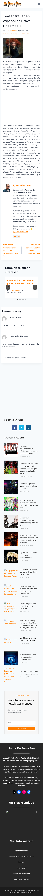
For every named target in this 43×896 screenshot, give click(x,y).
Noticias (6, 34)
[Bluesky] (28, 792)
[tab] (17, 299)
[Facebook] (19, 792)
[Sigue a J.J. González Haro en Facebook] (15, 236)
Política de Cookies (21, 879)
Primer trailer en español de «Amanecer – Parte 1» (10, 250)
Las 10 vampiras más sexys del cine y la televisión (28, 606)
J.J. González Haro (11, 31)
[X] (14, 792)
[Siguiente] (35, 287)
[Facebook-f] (14, 427)
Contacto (21, 862)
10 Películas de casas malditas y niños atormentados (28, 657)
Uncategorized (24, 34)
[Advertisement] (21, 391)
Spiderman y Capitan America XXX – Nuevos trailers (32, 248)
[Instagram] (28, 427)
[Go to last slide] (8, 287)
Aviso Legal (21, 868)
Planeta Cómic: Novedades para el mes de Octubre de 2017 (20, 283)
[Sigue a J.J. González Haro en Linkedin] (18, 236)
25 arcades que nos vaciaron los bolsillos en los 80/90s (29, 486)
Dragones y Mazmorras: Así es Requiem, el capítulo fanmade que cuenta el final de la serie (29, 468)
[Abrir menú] (39, 4)
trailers (14, 34)
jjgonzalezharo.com (20, 231)
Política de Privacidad (21, 873)
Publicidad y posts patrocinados (21, 856)
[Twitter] (21, 427)
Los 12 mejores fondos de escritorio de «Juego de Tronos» (28, 571)
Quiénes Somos (21, 851)
